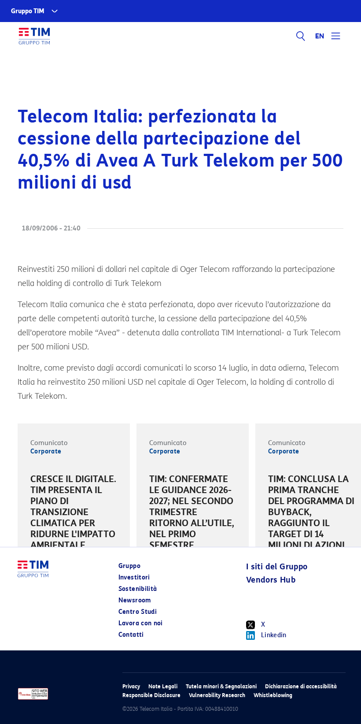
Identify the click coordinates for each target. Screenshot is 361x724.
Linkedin (274, 635)
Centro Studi (137, 612)
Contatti (131, 635)
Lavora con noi (140, 623)
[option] (74, 513)
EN (320, 36)
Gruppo (129, 566)
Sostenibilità (137, 589)
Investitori (134, 577)
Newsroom (134, 600)
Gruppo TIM (27, 11)
